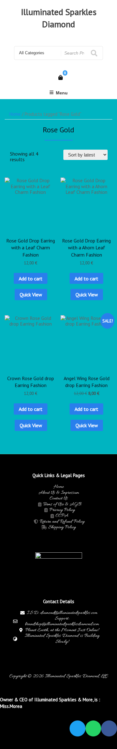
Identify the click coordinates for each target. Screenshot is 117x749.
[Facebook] (109, 728)
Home (15, 114)
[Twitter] (77, 728)
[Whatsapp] (93, 728)
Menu (62, 92)
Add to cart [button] (30, 278)
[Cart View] (60, 77)
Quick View (31, 294)
